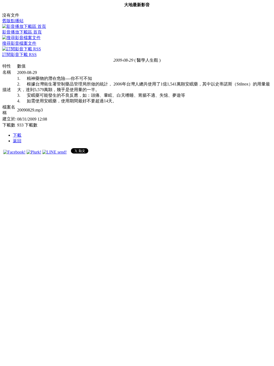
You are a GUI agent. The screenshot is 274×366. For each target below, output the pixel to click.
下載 (17, 135)
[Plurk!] (33, 152)
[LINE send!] (54, 152)
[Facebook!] (14, 152)
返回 (17, 141)
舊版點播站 (13, 20)
